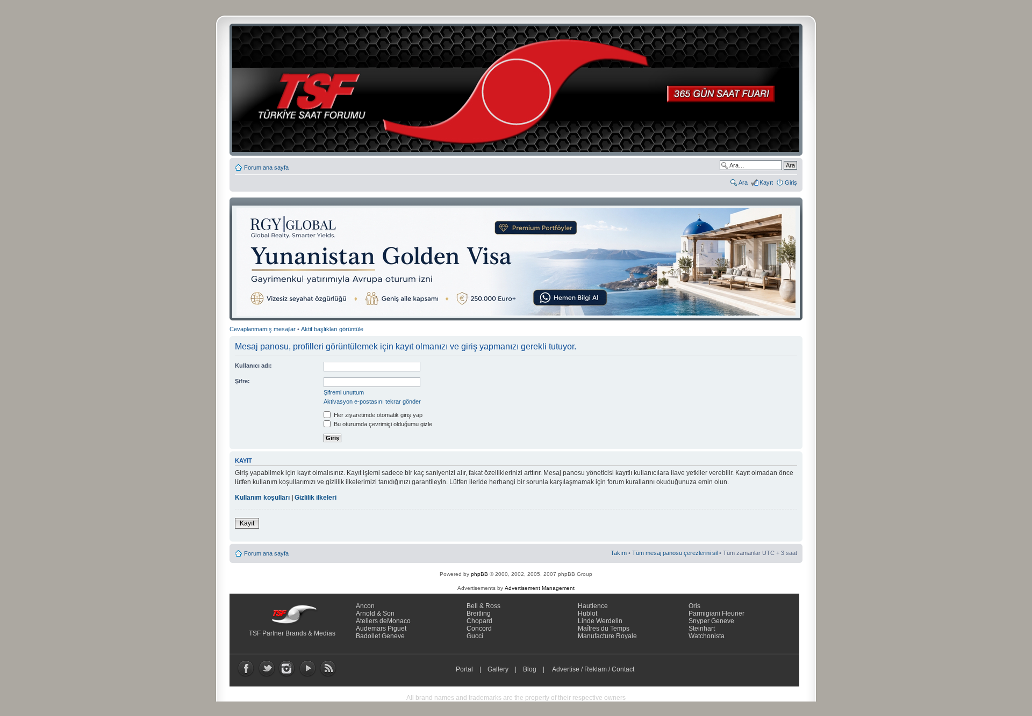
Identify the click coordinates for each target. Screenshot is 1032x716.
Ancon (365, 606)
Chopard (479, 621)
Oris (694, 606)
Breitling (479, 613)
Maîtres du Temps (603, 628)
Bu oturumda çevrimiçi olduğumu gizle (382, 424)
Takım (619, 553)
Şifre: (242, 381)
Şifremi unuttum (344, 392)
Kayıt (766, 182)
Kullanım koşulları (262, 497)
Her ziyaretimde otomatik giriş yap (377, 415)
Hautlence (593, 606)
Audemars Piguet (381, 628)
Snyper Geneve (711, 621)
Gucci (475, 636)
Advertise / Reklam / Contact (593, 669)
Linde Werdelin (600, 621)
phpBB (479, 574)
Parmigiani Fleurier (716, 613)
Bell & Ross (483, 606)
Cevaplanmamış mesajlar (263, 329)
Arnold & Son (375, 613)
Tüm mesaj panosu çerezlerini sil (675, 553)
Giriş (791, 182)
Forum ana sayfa (266, 167)
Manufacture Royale (607, 636)
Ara (743, 182)
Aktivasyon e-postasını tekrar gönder (372, 401)
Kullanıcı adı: (253, 365)
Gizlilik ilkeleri (315, 497)
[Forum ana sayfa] (519, 89)
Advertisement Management (540, 588)
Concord (479, 628)
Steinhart (702, 628)
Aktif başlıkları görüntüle (332, 329)
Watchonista (707, 636)
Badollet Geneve (380, 636)
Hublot (587, 613)
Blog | (536, 669)
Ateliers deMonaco (383, 621)
